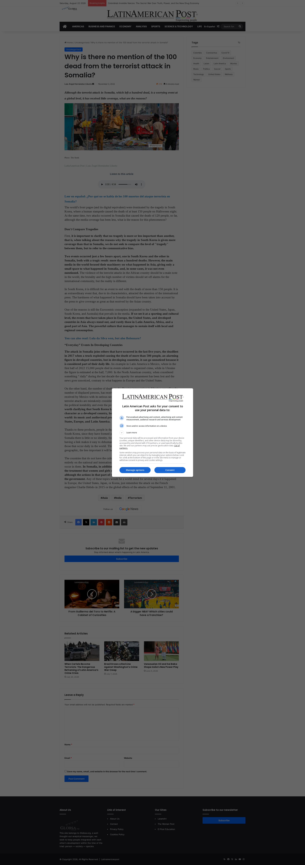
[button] (152, 432)
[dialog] (152, 432)
